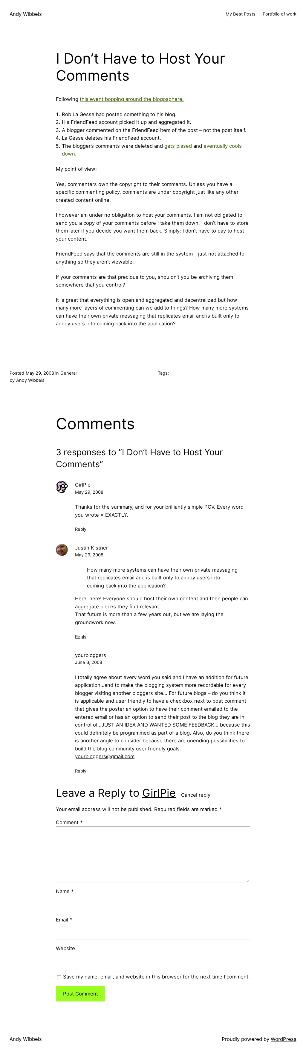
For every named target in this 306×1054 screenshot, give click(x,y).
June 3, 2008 (88, 662)
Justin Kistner (91, 548)
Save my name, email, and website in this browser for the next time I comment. (156, 977)
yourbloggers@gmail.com (104, 756)
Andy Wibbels (26, 14)
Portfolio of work (279, 14)
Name (65, 891)
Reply (80, 529)
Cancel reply (195, 795)
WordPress (283, 1039)
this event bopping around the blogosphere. (132, 99)
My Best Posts (240, 14)
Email (64, 920)
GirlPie (159, 792)
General (68, 373)
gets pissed (178, 146)
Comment (69, 822)
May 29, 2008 (89, 492)
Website (65, 948)
